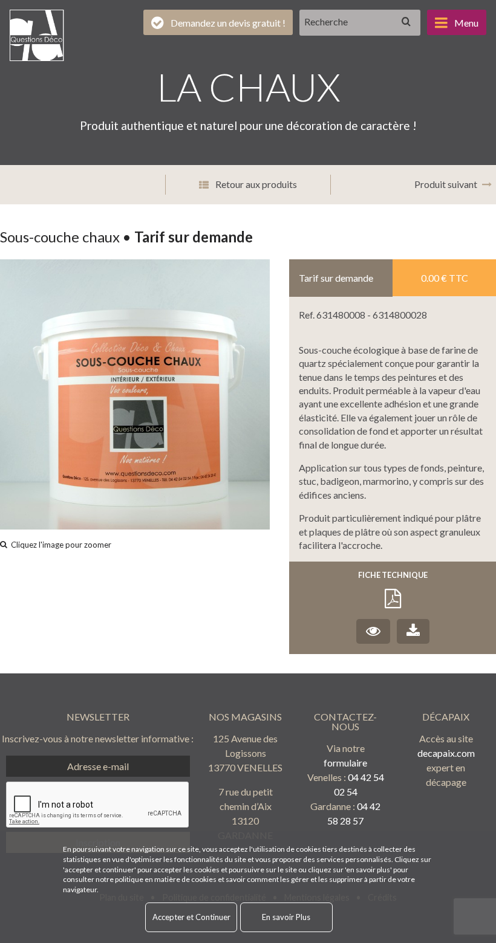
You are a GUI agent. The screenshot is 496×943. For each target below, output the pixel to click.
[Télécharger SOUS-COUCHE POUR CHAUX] (413, 631)
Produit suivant (445, 184)
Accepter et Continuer (191, 917)
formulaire (345, 762)
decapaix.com (446, 753)
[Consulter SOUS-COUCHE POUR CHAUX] (373, 631)
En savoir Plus (286, 917)
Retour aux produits (255, 184)
